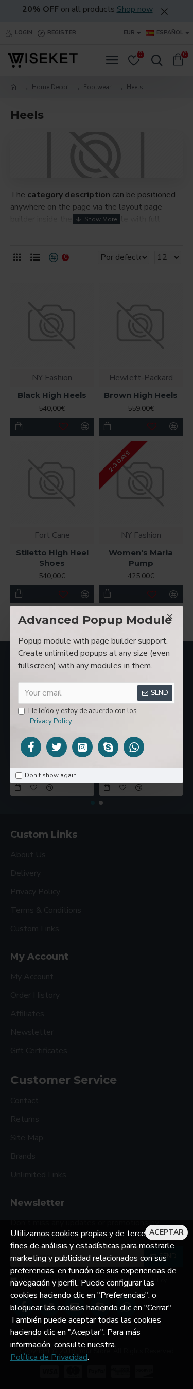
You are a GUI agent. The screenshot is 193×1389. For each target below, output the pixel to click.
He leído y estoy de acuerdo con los (82, 716)
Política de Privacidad (48, 1357)
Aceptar (166, 1232)
